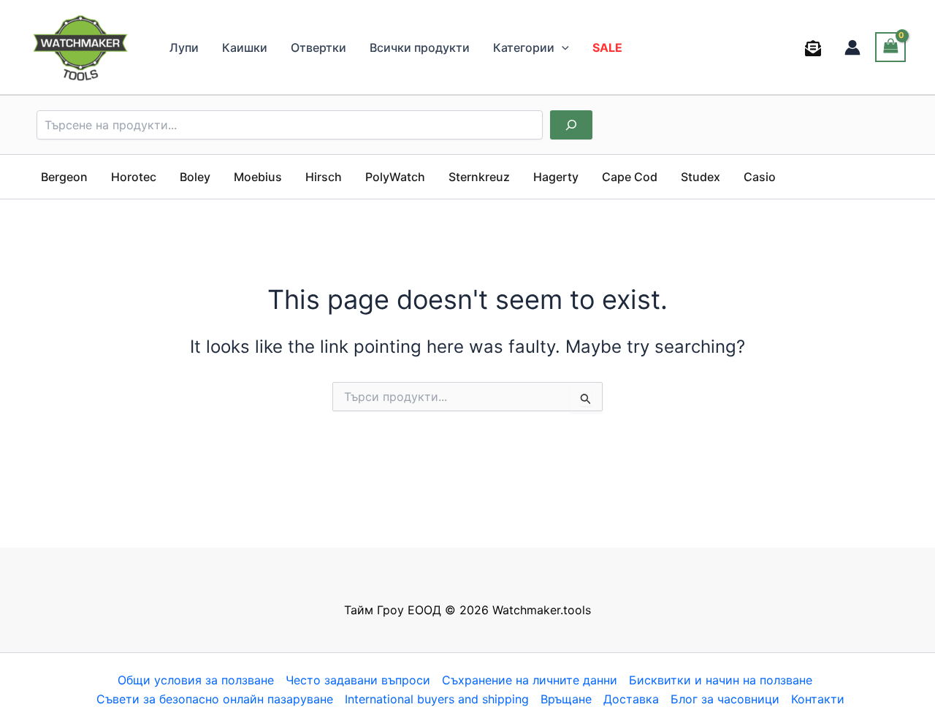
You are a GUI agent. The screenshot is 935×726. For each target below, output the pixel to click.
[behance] (816, 48)
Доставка (631, 699)
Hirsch (323, 176)
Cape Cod (629, 176)
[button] (561, 47)
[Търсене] (571, 125)
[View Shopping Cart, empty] (890, 47)
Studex (700, 176)
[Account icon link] (852, 47)
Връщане (566, 699)
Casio (760, 176)
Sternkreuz (479, 176)
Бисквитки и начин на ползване (720, 680)
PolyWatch (395, 176)
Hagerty (556, 176)
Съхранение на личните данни (529, 680)
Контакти (817, 699)
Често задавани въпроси (358, 680)
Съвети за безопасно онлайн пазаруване (214, 699)
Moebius (258, 176)
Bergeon (64, 176)
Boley (195, 176)
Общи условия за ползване (196, 680)
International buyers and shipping (437, 699)
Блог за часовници (725, 699)
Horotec (133, 176)
